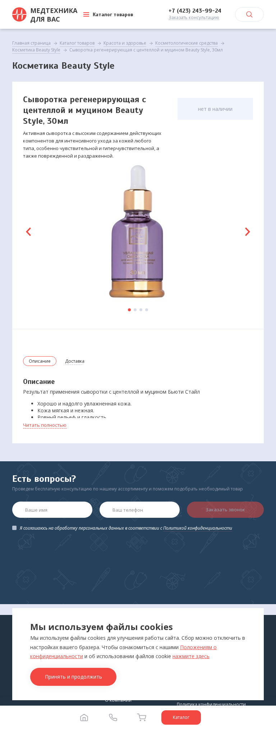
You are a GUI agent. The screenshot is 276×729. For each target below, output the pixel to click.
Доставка (74, 361)
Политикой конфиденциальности (197, 528)
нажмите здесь (191, 656)
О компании (118, 700)
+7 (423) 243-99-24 (195, 11)
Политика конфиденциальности (211, 704)
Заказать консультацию (194, 17)
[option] (138, 232)
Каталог (181, 717)
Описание (40, 361)
